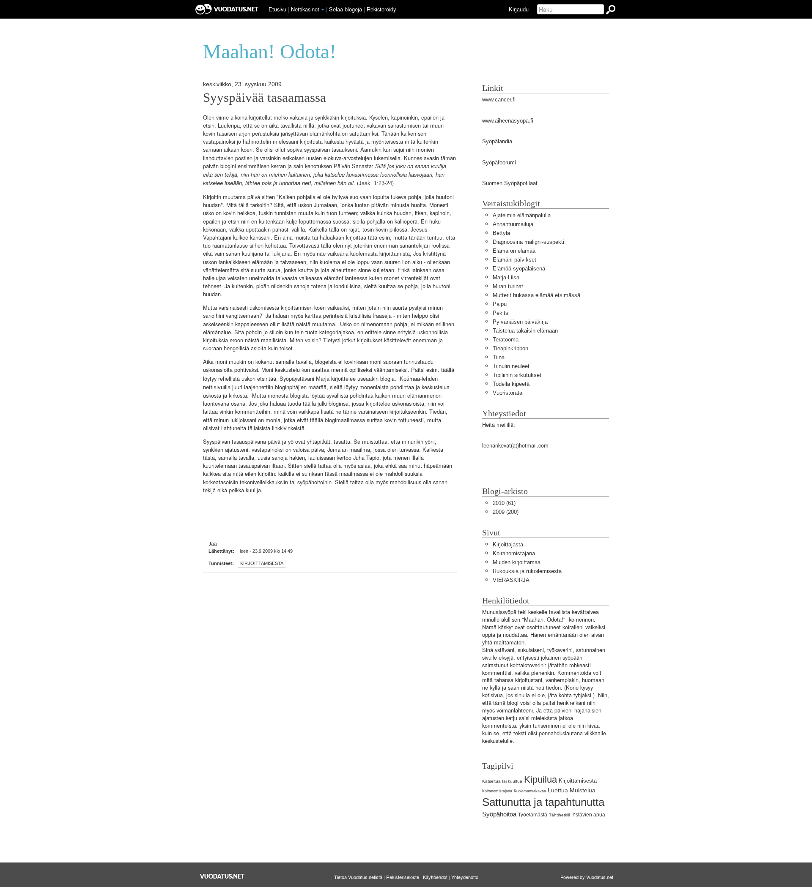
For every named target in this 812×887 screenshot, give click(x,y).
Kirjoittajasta (508, 544)
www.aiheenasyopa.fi (507, 120)
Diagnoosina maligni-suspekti (528, 242)
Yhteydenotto (464, 876)
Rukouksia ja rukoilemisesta (527, 571)
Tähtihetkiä (560, 815)
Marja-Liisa (506, 277)
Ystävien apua (588, 814)
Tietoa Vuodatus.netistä (358, 876)
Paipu (500, 304)
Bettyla (501, 233)
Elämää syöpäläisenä (519, 268)
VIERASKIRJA (511, 580)
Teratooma (505, 339)
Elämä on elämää (514, 251)
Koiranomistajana (514, 553)
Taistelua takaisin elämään (525, 331)
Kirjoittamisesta (261, 563)
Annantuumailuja (513, 224)
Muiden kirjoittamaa (516, 562)
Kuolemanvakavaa (530, 791)
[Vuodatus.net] (222, 876)
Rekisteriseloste (402, 876)
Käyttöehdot (435, 876)
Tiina (499, 357)
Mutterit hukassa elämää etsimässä (536, 295)
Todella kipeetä (511, 384)
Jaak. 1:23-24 (375, 183)
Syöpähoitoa (499, 814)
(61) (504, 503)
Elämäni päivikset (514, 260)
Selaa (345, 9)
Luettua (558, 790)
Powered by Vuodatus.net (586, 876)
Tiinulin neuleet (511, 366)
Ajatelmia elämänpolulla (522, 215)
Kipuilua (540, 779)
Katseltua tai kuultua (502, 781)
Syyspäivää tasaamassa (264, 98)
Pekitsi (501, 313)
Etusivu (277, 9)
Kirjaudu (519, 9)
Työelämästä (532, 814)
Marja (323, 379)
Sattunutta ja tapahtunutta (543, 802)
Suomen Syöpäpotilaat (510, 183)
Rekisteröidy (381, 9)
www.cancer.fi (499, 99)
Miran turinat (508, 286)
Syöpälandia (497, 141)
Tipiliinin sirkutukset (517, 375)
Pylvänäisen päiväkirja (520, 322)
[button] (322, 10)
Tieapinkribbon (510, 348)
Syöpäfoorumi (499, 162)
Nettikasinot (305, 9)
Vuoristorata (507, 393)
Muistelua (582, 790)
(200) (505, 512)
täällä (447, 370)
